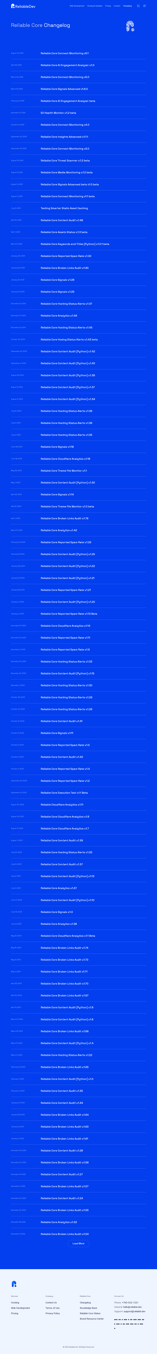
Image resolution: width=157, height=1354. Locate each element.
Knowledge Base (88, 1308)
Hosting (15, 1302)
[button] (144, 6)
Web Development (20, 1308)
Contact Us (51, 1302)
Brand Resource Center (92, 1318)
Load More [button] (78, 1243)
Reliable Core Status (90, 1313)
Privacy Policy (53, 1313)
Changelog (85, 1302)
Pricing (14, 1313)
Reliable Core (27, 25)
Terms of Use (52, 1308)
